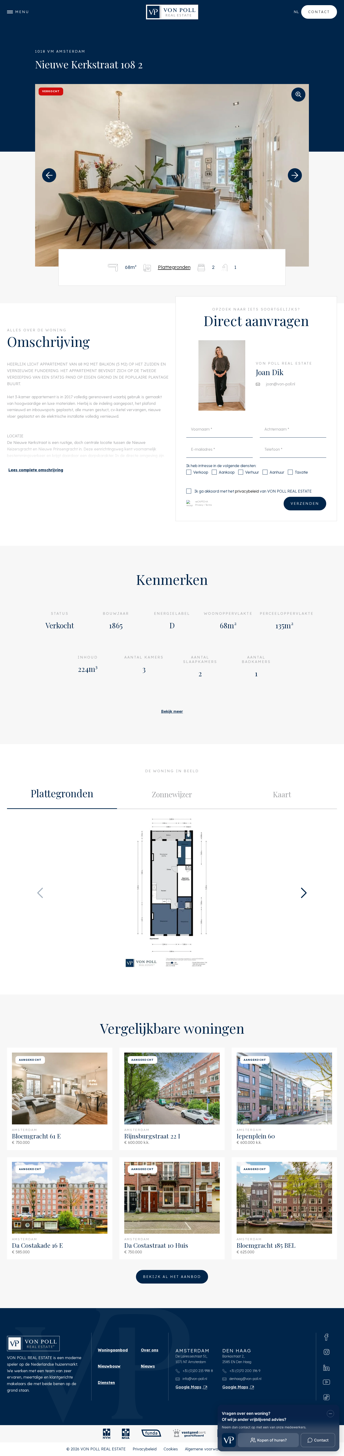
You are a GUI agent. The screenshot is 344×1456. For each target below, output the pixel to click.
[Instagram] (326, 1352)
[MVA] (126, 1434)
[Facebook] (326, 1337)
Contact (319, 12)
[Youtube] (326, 1382)
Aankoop (227, 472)
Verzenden (305, 503)
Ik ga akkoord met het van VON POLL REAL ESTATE (253, 491)
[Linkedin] (326, 1367)
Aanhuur (277, 472)
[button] (49, 175)
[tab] (62, 794)
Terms (208, 504)
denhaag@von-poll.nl (244, 1379)
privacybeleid (247, 491)
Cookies (171, 1449)
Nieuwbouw (109, 1366)
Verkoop (200, 472)
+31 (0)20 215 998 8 (197, 1371)
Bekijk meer (172, 711)
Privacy (199, 504)
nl (296, 12)
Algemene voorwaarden (207, 1449)
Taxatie (301, 472)
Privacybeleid (145, 1449)
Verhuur (252, 472)
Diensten (106, 1382)
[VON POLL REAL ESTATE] (172, 12)
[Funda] (151, 1434)
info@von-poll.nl (194, 1379)
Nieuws (148, 1366)
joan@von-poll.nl (280, 384)
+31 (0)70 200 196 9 (244, 1371)
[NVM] (106, 1434)
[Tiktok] (326, 1397)
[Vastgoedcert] (189, 1434)
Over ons (149, 1350)
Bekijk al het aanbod (172, 1276)
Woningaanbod (113, 1350)
